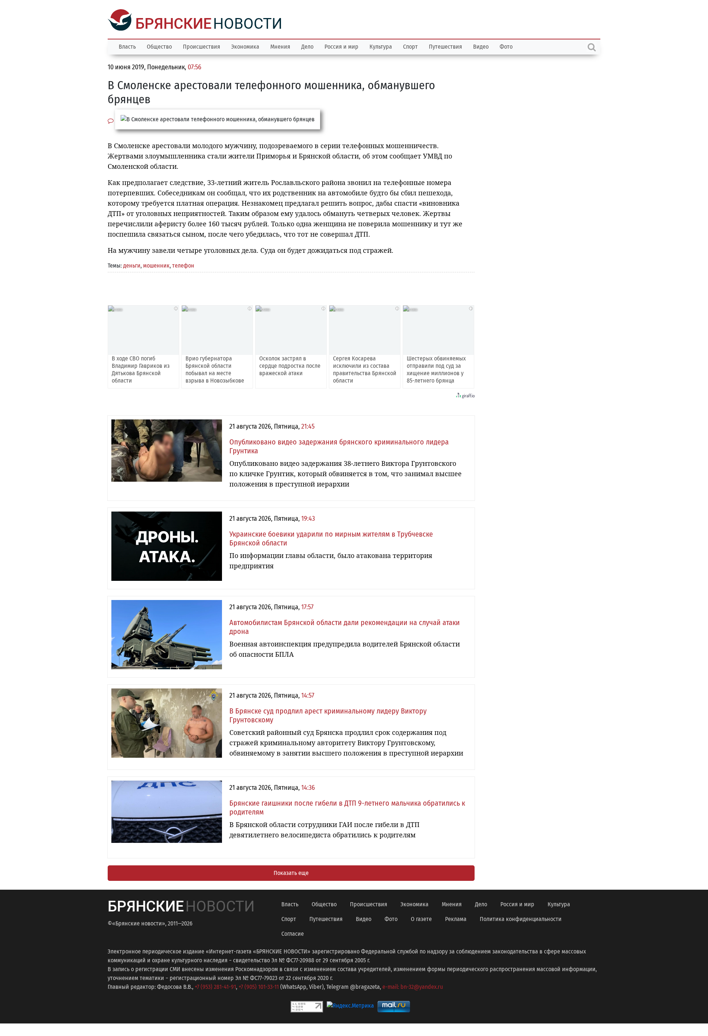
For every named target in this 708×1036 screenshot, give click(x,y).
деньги (131, 264)
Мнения (280, 45)
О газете (421, 918)
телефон (183, 264)
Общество (159, 45)
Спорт (410, 45)
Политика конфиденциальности (521, 918)
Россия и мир (341, 45)
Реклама (455, 918)
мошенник (156, 264)
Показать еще (291, 872)
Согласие (292, 932)
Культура (380, 45)
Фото (506, 45)
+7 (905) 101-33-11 (259, 986)
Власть (127, 45)
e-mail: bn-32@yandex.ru (412, 986)
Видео (481, 45)
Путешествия (445, 45)
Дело (307, 45)
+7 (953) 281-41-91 (215, 986)
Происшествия (201, 45)
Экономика (245, 45)
